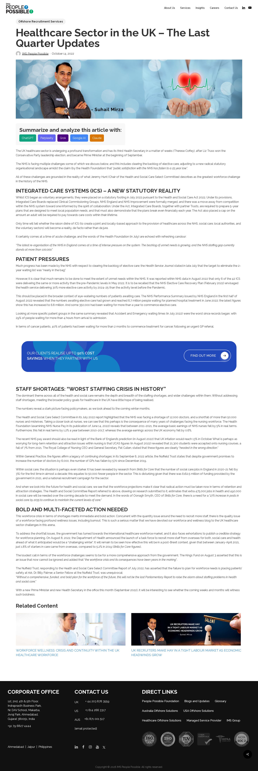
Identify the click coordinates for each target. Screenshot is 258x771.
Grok (63, 138)
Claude (96, 138)
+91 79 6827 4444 (19, 726)
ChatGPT (28, 138)
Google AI (79, 138)
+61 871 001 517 (94, 719)
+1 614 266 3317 (95, 710)
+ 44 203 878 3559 (97, 701)
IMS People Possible (35, 53)
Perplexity (46, 138)
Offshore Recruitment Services (40, 21)
